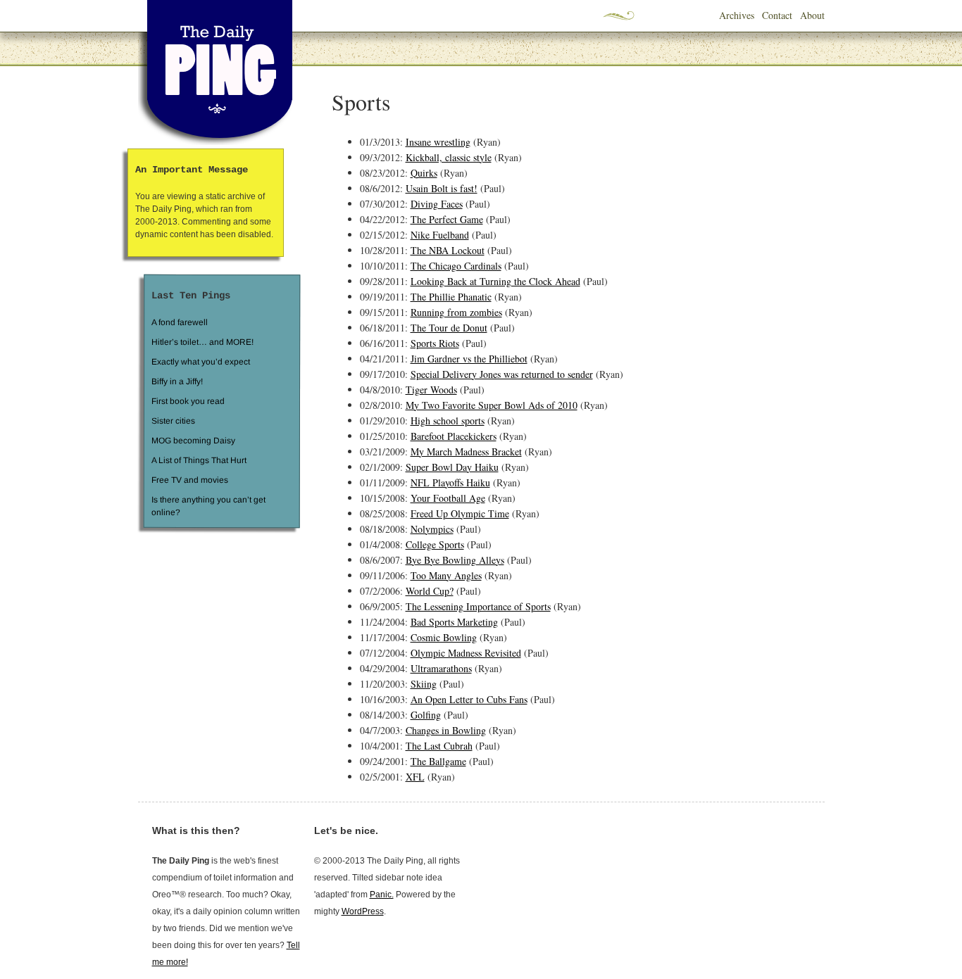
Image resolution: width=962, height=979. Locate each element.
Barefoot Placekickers (453, 436)
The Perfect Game (447, 219)
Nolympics (432, 529)
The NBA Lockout (448, 250)
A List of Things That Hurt (198, 460)
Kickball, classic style (449, 157)
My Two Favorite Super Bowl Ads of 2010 (491, 405)
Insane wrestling (438, 142)
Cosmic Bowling (444, 637)
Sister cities (172, 421)
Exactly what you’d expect (200, 362)
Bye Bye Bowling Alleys (455, 560)
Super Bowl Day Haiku (452, 467)
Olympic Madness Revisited (466, 652)
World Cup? (430, 591)
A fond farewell (179, 322)
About (812, 15)
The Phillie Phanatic (451, 296)
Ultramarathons (441, 668)
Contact (777, 15)
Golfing (426, 714)
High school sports (448, 420)
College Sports (435, 544)
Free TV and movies (189, 480)
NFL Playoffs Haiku (450, 482)
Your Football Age (448, 498)
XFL (415, 776)
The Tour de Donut (449, 327)
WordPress (363, 911)
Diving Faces (437, 203)
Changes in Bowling (446, 730)
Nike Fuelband (440, 234)
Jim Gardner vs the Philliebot (469, 358)
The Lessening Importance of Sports (478, 606)
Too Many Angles (446, 575)
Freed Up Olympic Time (460, 513)
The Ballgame (438, 761)
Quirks (424, 172)
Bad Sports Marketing (454, 622)
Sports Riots (435, 343)
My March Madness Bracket (466, 451)
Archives (736, 15)
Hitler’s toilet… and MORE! (202, 342)
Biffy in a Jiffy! (177, 381)
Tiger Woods (431, 389)
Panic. (382, 894)
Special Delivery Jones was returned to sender (502, 374)
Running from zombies (456, 312)
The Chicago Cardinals (456, 265)
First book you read (187, 401)
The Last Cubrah (439, 745)
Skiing (424, 683)
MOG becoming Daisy (193, 441)
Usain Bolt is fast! (441, 188)
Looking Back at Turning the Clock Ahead (495, 281)
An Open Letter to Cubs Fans (469, 699)
